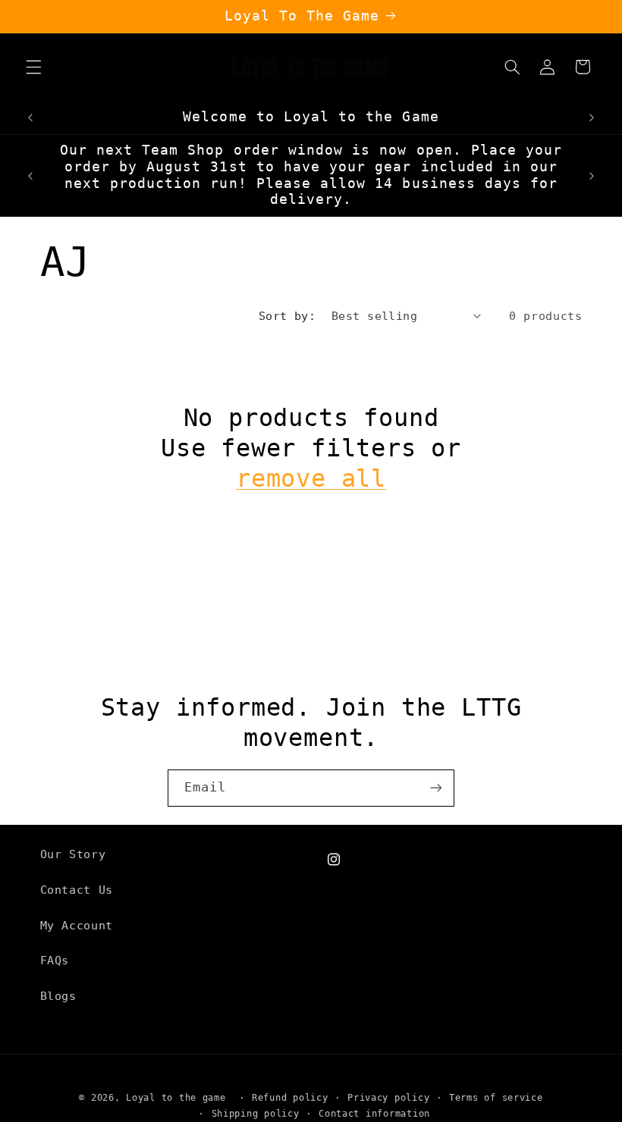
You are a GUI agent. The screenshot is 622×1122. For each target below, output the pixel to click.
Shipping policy (256, 1113)
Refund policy (290, 1097)
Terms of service (496, 1097)
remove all (311, 478)
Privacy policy (388, 1097)
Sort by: (287, 315)
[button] (33, 66)
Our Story (73, 854)
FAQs (55, 960)
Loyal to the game (176, 1097)
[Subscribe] (436, 788)
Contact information (374, 1113)
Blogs (58, 995)
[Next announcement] (591, 117)
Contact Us (76, 889)
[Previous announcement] (30, 117)
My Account (76, 925)
